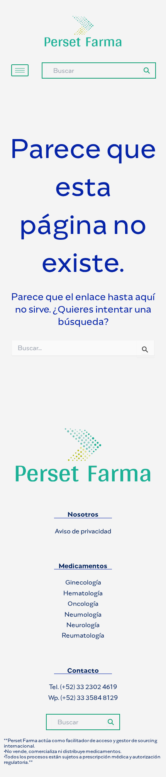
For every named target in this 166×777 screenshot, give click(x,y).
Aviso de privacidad (83, 531)
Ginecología (83, 582)
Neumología (83, 614)
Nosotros (83, 514)
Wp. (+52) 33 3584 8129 (83, 697)
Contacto (83, 670)
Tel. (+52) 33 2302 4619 (83, 687)
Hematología (83, 593)
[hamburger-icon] (20, 70)
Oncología (83, 603)
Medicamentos (83, 566)
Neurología (83, 625)
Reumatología (83, 635)
